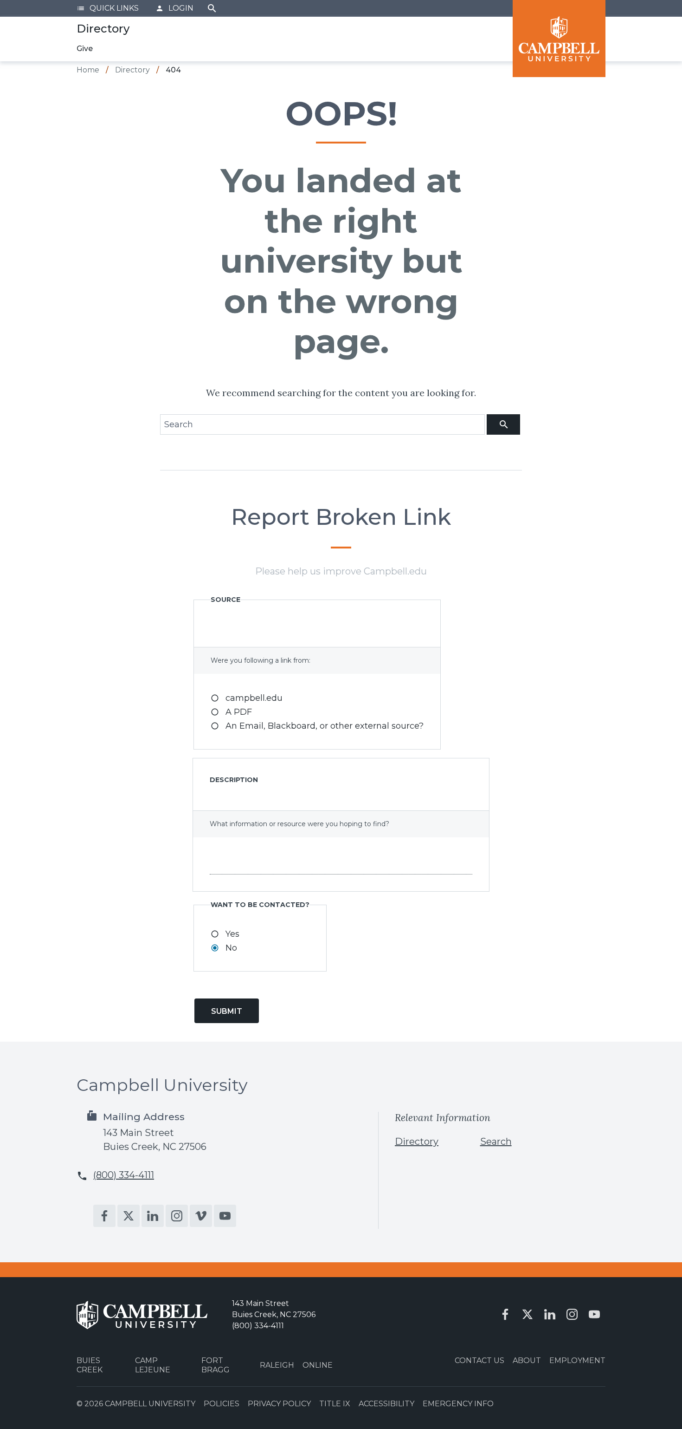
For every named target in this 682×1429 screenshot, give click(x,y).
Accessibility (386, 1403)
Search (212, 8)
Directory (416, 1141)
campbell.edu (254, 698)
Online (317, 1365)
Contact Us (479, 1360)
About (527, 1360)
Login (174, 8)
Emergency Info (458, 1403)
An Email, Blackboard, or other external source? (324, 726)
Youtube (225, 1216)
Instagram (177, 1216)
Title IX (334, 1403)
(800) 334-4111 (123, 1175)
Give (85, 48)
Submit (226, 1011)
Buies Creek (90, 1365)
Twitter (128, 1216)
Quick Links (108, 8)
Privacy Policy (279, 1403)
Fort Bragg (215, 1365)
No (231, 948)
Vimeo (201, 1216)
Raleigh (277, 1365)
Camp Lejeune (152, 1365)
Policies (221, 1403)
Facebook (104, 1216)
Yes (232, 934)
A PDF (238, 712)
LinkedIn (153, 1216)
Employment (577, 1360)
